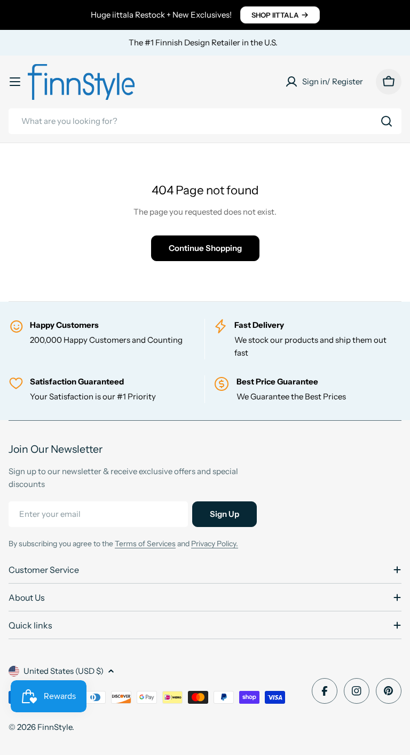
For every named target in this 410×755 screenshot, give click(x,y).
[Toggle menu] (15, 81)
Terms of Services (145, 543)
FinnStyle (54, 727)
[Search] (386, 121)
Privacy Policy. (214, 543)
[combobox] (205, 121)
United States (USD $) (63, 671)
